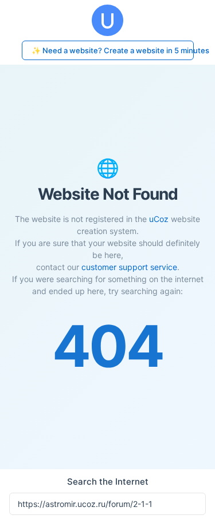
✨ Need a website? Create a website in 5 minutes (113, 50)
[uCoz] (107, 20)
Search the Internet (107, 481)
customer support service (129, 267)
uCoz (159, 219)
